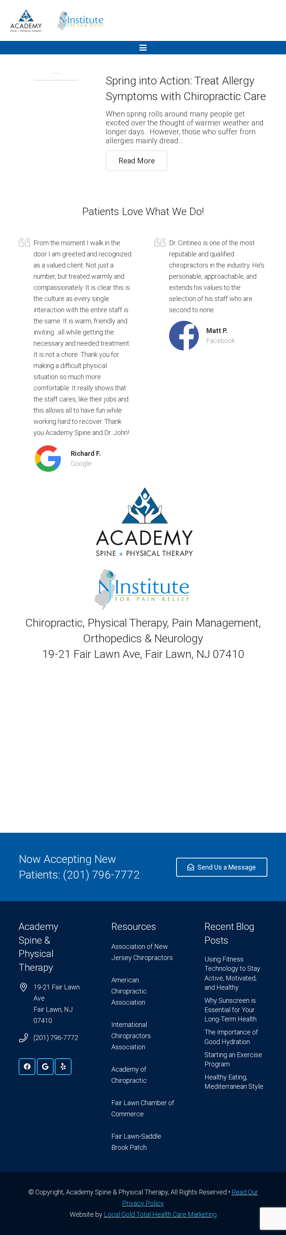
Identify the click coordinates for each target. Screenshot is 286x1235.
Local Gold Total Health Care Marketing (160, 1214)
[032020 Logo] (25, 20)
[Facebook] (27, 1066)
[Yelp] (63, 1066)
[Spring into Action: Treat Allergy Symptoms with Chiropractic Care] (56, 110)
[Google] (45, 1066)
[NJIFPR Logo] (81, 20)
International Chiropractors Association (131, 1036)
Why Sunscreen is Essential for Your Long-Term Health (230, 1009)
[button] (143, 47)
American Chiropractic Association (129, 991)
